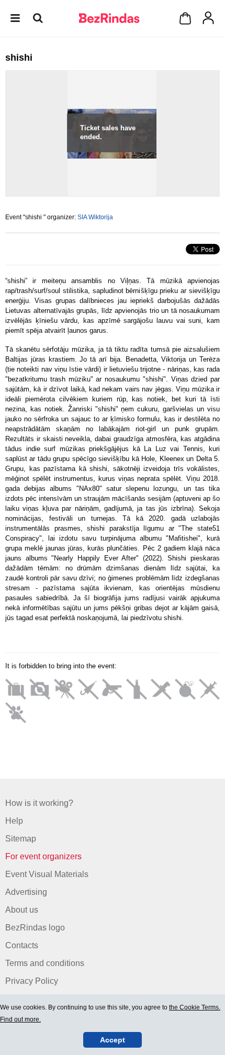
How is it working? (39, 803)
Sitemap (20, 838)
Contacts (21, 945)
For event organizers (43, 856)
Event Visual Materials (46, 874)
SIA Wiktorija (95, 217)
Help (14, 820)
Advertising (26, 892)
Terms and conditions (44, 963)
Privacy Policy (31, 981)
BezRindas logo (35, 927)
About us (21, 909)
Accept (112, 1040)
